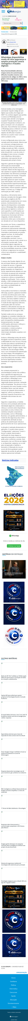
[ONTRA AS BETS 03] (14, 592)
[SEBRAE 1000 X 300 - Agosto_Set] (14, 4)
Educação (13, 1000)
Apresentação (21, 972)
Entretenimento (13, 1003)
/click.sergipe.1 (14, 1016)
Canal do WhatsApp (6, 19)
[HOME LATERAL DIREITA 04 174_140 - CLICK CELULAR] (14, 52)
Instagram (18, 20)
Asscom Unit (13, 42)
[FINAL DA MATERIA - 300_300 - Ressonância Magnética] (14, 520)
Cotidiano (13, 981)
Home (13, 978)
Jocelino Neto (14, 1019)
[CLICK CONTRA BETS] (4, 52)
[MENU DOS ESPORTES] (23, 52)
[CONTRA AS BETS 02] (14, 636)
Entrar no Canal (14, 546)
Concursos (13, 992)
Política (13, 985)
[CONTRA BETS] (14, 614)
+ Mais (14, 1007)
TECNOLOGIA (5, 32)
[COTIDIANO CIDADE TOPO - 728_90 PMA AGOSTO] (14, 28)
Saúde (13, 996)
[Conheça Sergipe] (14, 476)
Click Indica (13, 989)
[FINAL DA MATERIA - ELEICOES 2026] (14, 498)
